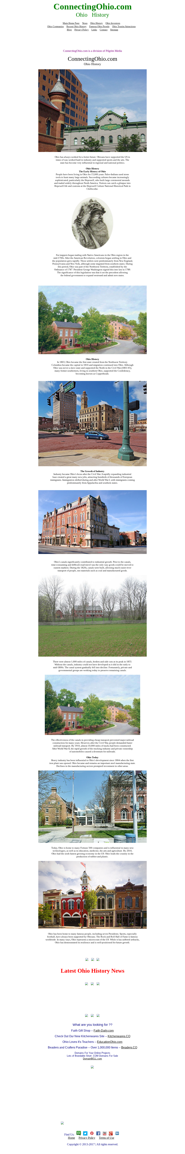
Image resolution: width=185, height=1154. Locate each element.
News (84, 23)
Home (71, 1137)
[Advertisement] (92, 39)
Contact (103, 29)
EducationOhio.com (109, 1041)
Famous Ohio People (99, 26)
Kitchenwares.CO (119, 1036)
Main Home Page (71, 23)
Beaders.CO (129, 1047)
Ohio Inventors (113, 23)
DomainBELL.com (92, 1058)
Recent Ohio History (76, 26)
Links (94, 29)
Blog (69, 29)
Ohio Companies (55, 26)
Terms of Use (106, 1137)
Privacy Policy (81, 29)
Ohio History (96, 23)
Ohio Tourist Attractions (124, 26)
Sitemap (114, 29)
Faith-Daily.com (104, 1030)
